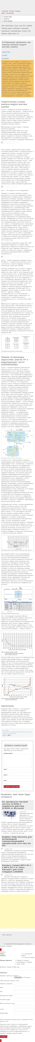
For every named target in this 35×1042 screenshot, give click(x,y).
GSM (3, 25)
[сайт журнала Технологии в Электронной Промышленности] (28, 934)
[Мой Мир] (9, 735)
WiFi (29, 31)
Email (6, 775)
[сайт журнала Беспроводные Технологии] (15, 937)
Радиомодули (6, 31)
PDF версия (5, 58)
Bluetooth (4, 33)
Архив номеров (8, 21)
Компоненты (6, 732)
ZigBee (10, 33)
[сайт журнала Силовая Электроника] (17, 934)
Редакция (17, 11)
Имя (5, 769)
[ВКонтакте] (3, 735)
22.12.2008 (5, 730)
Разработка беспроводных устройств (21, 732)
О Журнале (5, 11)
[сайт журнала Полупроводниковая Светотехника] (27, 937)
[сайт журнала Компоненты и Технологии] (5, 937)
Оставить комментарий (9, 733)
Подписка (6, 18)
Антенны (24, 31)
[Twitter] (5, 735)
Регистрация (10, 13)
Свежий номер (8, 16)
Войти (3, 13)
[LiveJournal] (10, 735)
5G (18, 33)
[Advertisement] (17, 911)
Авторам (11, 11)
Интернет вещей (7, 28)
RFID (24, 25)
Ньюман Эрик (6, 52)
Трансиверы (24, 28)
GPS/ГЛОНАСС (9, 25)
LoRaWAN (29, 25)
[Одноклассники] (7, 735)
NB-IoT (14, 33)
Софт (20, 25)
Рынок (16, 25)
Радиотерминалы (16, 31)
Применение (16, 28)
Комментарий (8, 753)
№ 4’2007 (4, 55)
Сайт (5, 780)
